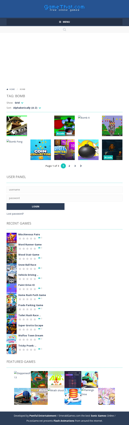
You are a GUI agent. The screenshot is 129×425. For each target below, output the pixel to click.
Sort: (9, 107)
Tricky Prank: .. (27, 345)
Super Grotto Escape (30, 325)
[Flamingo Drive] (89, 391)
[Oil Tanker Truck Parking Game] (22, 396)
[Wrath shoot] (56, 390)
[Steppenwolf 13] (22, 375)
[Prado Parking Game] (12, 308)
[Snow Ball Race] (12, 268)
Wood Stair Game (28, 254)
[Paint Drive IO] (12, 288)
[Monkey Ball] (106, 379)
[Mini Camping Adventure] (39, 379)
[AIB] (56, 379)
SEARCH (64, 29)
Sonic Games (98, 415)
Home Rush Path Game (32, 295)
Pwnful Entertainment (42, 415)
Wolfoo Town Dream (30, 335)
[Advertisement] (64, 61)
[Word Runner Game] (12, 247)
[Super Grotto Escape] (12, 328)
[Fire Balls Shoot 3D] (72, 396)
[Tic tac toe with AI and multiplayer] (72, 379)
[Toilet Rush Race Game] (12, 318)
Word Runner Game (30, 244)
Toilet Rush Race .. (29, 315)
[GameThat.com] (64, 7)
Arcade (60, 133)
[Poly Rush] (39, 396)
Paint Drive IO (26, 285)
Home (12, 89)
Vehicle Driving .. (28, 274)
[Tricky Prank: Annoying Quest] (12, 348)
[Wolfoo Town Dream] (12, 338)
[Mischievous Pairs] (12, 237)
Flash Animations (64, 420)
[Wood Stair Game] (12, 257)
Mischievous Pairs (29, 234)
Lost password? (15, 213)
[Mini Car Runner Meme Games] (89, 379)
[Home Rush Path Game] (12, 298)
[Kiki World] (106, 396)
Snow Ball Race (27, 264)
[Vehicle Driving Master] (12, 278)
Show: (10, 102)
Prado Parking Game (30, 305)
